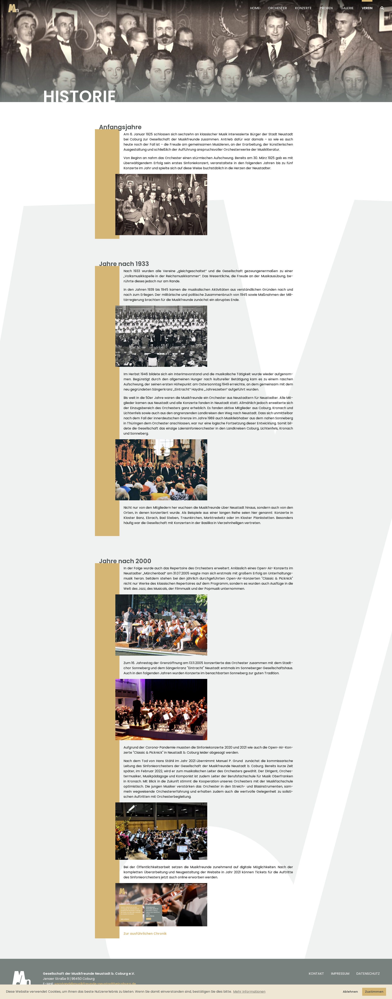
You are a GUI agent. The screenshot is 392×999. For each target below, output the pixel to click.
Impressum (340, 973)
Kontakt (316, 973)
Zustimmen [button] (374, 992)
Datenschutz (368, 973)
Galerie (347, 8)
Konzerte (303, 8)
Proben (326, 8)
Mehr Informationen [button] (249, 991)
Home (255, 8)
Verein (367, 8)
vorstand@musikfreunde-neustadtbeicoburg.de (95, 983)
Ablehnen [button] (350, 992)
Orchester (277, 8)
